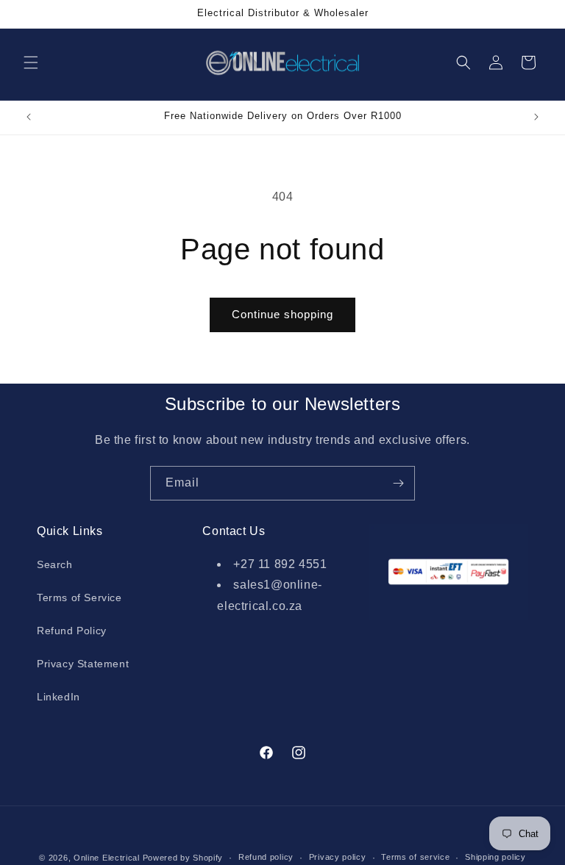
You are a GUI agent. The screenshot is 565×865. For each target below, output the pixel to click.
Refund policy (266, 857)
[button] (31, 62)
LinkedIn (58, 697)
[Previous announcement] (29, 117)
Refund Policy (72, 630)
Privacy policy (337, 857)
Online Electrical (107, 857)
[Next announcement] (536, 117)
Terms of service (415, 857)
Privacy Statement (83, 664)
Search (55, 564)
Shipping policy (495, 857)
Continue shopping (282, 314)
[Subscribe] (398, 483)
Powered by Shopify (183, 857)
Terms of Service (79, 597)
